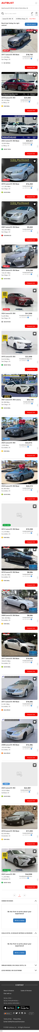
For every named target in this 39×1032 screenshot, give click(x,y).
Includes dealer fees (28, 56)
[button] (32, 13)
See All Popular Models (11, 1001)
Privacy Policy (17, 1019)
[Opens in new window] (9, 1008)
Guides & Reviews (26, 990)
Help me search (31, 24)
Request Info (31, 67)
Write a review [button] (19, 920)
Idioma (8, 1013)
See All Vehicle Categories (12, 1003)
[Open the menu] (36, 3)
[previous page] (14, 895)
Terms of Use (8, 1019)
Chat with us (7, 993)
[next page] (24, 895)
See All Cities (8, 998)
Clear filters (32, 19)
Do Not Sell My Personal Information (14, 1022)
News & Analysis (9, 990)
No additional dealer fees (25, 315)
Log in (31, 1013)
